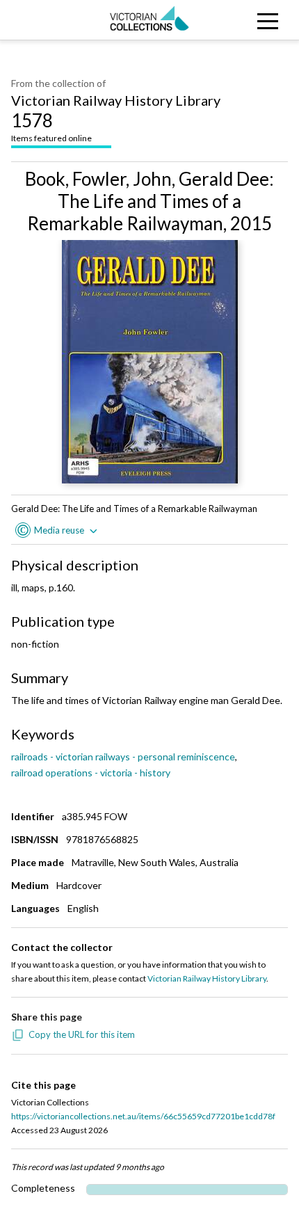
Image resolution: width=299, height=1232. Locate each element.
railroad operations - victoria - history (90, 772)
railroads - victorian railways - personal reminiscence (123, 756)
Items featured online (51, 126)
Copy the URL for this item (82, 1034)
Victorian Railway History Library (115, 100)
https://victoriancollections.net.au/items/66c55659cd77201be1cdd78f (143, 1116)
